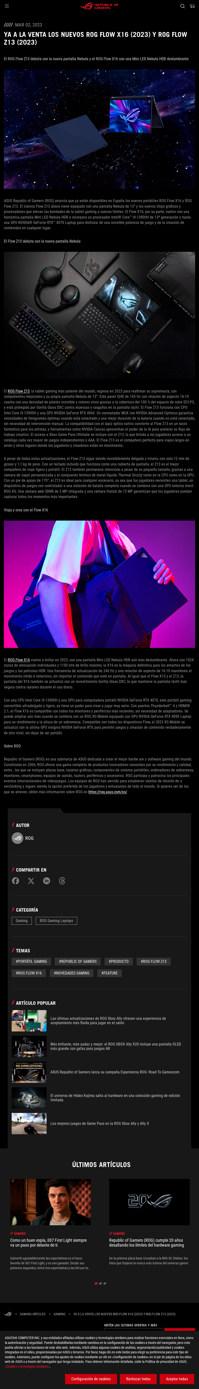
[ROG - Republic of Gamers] (99, 6)
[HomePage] (8, 1314)
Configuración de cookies (91, 1379)
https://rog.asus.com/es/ (107, 792)
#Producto (119, 961)
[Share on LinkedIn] (46, 881)
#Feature (109, 973)
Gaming (22, 920)
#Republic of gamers (78, 961)
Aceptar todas (177, 1379)
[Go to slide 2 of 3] (100, 1283)
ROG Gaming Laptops (56, 920)
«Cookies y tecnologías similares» (27, 1366)
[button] (7, 6)
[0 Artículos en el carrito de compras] (192, 6)
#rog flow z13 (153, 961)
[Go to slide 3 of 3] (105, 1283)
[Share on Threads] (62, 881)
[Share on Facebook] (15, 881)
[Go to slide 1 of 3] (96, 1283)
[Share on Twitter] (31, 881)
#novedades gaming (71, 973)
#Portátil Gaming (31, 961)
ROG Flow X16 (19, 660)
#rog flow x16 (29, 973)
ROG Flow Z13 (19, 391)
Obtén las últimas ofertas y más (130, 1325)
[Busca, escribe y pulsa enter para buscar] (182, 6)
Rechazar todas (138, 1379)
